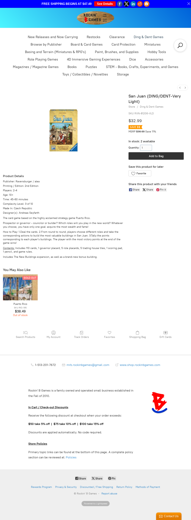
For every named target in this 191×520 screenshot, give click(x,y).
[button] (140, 173)
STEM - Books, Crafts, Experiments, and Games (142, 67)
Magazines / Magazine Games (36, 67)
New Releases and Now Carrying (53, 37)
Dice (132, 59)
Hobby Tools (157, 52)
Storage (123, 74)
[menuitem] (180, 87)
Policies (71, 457)
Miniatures (152, 44)
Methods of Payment (148, 487)
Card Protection (123, 44)
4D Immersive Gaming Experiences (93, 59)
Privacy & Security (66, 487)
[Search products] (180, 45)
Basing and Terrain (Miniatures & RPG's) (55, 52)
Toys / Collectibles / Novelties (85, 74)
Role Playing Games (43, 59)
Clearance (117, 37)
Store (132, 106)
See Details (105, 3)
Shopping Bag (137, 337)
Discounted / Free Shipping (96, 487)
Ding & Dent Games (148, 37)
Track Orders (81, 337)
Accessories (154, 59)
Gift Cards (165, 337)
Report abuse (109, 493)
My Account (53, 337)
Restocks (93, 37)
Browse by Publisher (46, 44)
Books (72, 67)
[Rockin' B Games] (95, 18)
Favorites (109, 337)
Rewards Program (41, 487)
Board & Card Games (87, 44)
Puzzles (91, 67)
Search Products (25, 337)
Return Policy (124, 487)
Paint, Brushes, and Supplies (117, 52)
